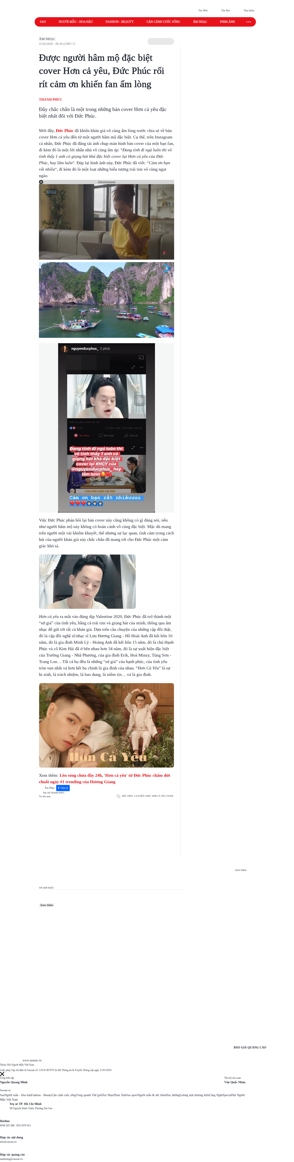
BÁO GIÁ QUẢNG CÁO (250, 1047)
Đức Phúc (65, 130)
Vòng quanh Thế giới (89, 1095)
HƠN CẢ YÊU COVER (162, 796)
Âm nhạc (200, 21)
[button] (160, 41)
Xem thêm (46, 905)
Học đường (173, 1095)
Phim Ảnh (120, 1095)
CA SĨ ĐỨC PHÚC (142, 796)
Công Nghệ (216, 1095)
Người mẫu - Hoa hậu (76, 21)
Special (227, 1095)
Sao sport (132, 1095)
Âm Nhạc (47, 39)
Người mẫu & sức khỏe (152, 1095)
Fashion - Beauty (120, 21)
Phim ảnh (227, 21)
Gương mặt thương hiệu (194, 1095)
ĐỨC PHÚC (127, 796)
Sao (43, 21)
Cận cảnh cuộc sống (163, 21)
